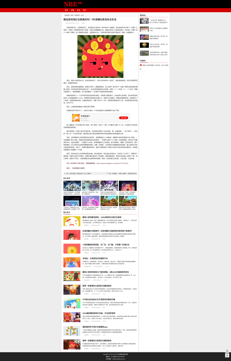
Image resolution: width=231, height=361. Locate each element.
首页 (66, 10)
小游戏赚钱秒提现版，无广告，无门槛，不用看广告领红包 (105, 244)
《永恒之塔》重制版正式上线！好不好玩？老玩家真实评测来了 (158, 22)
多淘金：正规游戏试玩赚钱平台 (95, 258)
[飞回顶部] (227, 355)
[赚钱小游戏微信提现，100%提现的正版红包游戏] (71, 221)
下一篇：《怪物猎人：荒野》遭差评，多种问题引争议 (122, 173)
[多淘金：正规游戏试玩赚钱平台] (71, 262)
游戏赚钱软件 (87, 266)
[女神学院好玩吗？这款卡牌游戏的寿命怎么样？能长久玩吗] (144, 53)
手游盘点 (86, 225)
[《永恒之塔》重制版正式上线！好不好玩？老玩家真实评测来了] (144, 21)
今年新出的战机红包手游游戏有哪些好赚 (98, 299)
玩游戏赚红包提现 (78, 168)
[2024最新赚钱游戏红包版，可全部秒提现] (71, 317)
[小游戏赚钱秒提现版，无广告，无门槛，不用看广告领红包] (71, 249)
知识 (84, 10)
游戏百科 (77, 15)
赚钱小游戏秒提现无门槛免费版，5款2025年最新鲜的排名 (105, 272)
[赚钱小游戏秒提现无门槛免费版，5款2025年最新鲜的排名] (71, 276)
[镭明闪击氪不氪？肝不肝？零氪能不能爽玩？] (144, 37)
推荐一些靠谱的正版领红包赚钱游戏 (96, 286)
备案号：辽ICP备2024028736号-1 (115, 356)
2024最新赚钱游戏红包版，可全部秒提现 (98, 313)
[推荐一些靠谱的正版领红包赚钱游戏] (71, 290)
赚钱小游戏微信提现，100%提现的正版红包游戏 (101, 217)
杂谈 (78, 10)
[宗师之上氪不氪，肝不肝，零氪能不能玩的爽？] (144, 45)
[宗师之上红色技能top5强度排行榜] (144, 29)
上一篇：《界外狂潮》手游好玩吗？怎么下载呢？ (77, 173)
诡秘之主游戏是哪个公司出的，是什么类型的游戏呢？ (155, 65)
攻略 (72, 10)
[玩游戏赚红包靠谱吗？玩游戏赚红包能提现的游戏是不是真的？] (71, 235)
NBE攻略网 (119, 354)
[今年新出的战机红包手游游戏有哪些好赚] (71, 303)
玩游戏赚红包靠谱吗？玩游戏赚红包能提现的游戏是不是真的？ (107, 231)
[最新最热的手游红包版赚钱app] (71, 331)
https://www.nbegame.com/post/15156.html (112, 163)
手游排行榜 (87, 280)
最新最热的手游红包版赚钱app (95, 327)
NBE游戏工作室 (75, 163)
